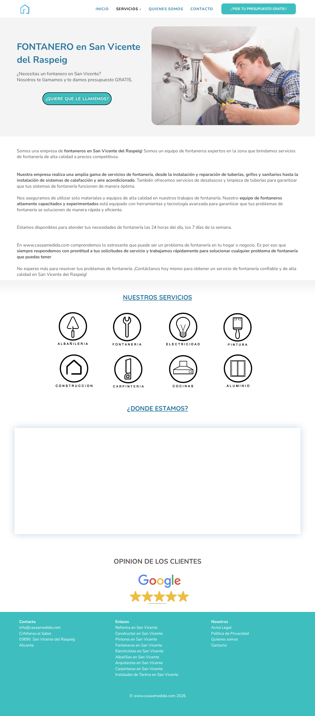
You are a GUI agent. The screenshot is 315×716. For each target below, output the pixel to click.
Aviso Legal (221, 627)
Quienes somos (166, 9)
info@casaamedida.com (40, 627)
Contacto (201, 9)
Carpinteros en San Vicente (139, 668)
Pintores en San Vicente (136, 639)
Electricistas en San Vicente (139, 651)
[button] (258, 8)
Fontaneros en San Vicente (138, 645)
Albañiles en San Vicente (137, 657)
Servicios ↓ (128, 9)
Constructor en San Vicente (139, 633)
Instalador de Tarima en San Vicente (146, 674)
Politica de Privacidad (230, 633)
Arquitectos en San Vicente (139, 662)
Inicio (102, 9)
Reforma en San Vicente (136, 627)
